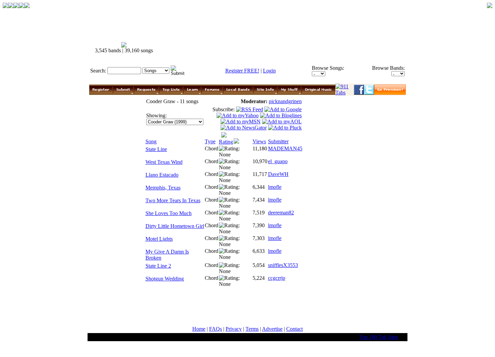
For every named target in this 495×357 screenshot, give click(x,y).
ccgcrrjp (276, 278)
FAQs (215, 329)
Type (210, 141)
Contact (294, 329)
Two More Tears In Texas (172, 200)
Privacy (234, 329)
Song (151, 141)
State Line (156, 149)
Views (259, 141)
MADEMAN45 (285, 148)
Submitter (278, 141)
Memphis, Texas (162, 187)
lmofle (275, 187)
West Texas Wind (164, 162)
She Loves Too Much (168, 213)
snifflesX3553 (283, 265)
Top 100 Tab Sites (378, 337)
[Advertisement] (283, 48)
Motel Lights (159, 239)
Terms (252, 329)
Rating (226, 142)
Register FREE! (242, 70)
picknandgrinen (285, 101)
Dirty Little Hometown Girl (174, 226)
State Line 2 (158, 266)
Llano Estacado (161, 175)
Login (269, 70)
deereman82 (281, 212)
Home (198, 329)
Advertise (272, 329)
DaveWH (278, 174)
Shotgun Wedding (164, 278)
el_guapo (278, 161)
